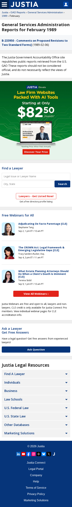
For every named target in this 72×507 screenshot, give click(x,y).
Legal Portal (36, 468)
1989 (4, 15)
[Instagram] (33, 454)
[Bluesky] (44, 454)
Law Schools (13, 399)
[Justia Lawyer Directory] (54, 454)
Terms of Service (36, 487)
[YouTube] (23, 454)
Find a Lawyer (12, 168)
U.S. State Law (15, 416)
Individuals (12, 382)
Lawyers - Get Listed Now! (36, 196)
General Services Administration (45, 12)
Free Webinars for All (18, 215)
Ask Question (36, 349)
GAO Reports (17, 12)
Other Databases (16, 425)
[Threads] (39, 454)
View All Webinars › (36, 293)
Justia (5, 12)
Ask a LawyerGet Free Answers (15, 330)
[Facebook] (28, 454)
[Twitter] (49, 454)
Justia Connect (36, 462)
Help (36, 481)
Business (10, 391)
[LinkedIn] (18, 454)
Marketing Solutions (19, 433)
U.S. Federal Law (16, 408)
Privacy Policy (36, 494)
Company (36, 475)
